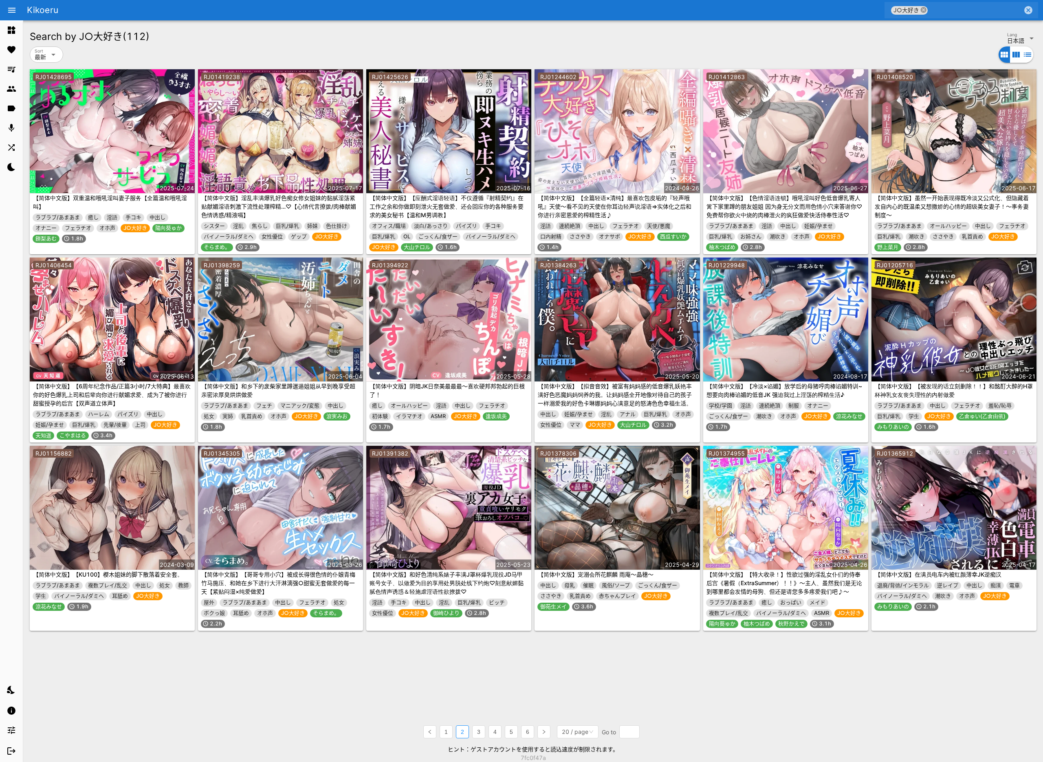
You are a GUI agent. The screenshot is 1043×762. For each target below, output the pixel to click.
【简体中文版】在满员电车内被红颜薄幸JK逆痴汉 (938, 574)
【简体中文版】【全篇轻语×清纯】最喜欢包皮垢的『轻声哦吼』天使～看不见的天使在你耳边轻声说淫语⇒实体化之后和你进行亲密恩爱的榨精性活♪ (614, 206)
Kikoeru (42, 10)
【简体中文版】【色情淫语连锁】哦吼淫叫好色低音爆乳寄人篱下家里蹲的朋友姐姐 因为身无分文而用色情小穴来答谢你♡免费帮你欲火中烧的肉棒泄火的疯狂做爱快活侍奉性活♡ (784, 206)
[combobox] (975, 10)
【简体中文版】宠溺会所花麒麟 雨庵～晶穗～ (596, 574)
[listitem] (11, 30)
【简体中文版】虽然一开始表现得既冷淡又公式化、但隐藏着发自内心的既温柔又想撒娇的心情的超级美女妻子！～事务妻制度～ (952, 206)
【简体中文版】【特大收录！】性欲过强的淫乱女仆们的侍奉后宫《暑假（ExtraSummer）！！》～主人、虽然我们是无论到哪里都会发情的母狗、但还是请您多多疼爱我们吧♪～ (784, 583)
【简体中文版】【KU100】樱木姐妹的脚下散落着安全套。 (108, 574)
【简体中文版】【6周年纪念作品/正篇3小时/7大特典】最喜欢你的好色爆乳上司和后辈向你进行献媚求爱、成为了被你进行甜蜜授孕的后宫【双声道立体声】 (112, 395)
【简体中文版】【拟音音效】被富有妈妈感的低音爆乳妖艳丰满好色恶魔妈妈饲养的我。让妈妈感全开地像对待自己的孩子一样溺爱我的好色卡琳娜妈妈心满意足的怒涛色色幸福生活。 (615, 395)
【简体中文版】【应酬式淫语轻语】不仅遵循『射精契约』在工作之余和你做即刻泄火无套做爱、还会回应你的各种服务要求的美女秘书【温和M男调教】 (447, 206)
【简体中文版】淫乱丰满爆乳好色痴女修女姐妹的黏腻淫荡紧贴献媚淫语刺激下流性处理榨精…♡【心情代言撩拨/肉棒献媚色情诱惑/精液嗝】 (278, 206)
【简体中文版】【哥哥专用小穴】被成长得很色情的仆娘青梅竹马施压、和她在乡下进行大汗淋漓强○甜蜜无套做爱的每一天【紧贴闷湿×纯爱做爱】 (278, 583)
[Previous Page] (429, 731)
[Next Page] (543, 731)
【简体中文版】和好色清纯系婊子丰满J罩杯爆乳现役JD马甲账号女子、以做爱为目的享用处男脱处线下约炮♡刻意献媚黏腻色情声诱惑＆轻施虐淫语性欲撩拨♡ (447, 583)
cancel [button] (923, 10)
